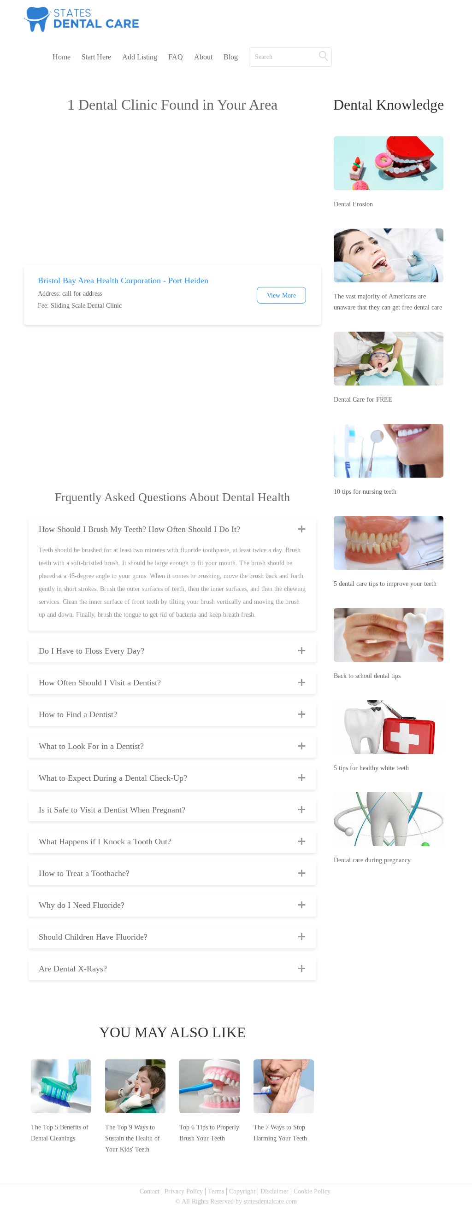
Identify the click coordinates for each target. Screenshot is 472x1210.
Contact (149, 1191)
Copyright (242, 1191)
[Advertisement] (172, 191)
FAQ (175, 57)
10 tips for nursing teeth (365, 491)
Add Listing (139, 57)
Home (62, 57)
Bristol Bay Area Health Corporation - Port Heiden (123, 280)
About (203, 57)
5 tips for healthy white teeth (371, 768)
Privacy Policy (184, 1191)
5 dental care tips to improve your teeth (385, 583)
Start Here (96, 57)
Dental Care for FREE (363, 399)
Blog (231, 57)
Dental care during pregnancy (372, 860)
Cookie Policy (312, 1191)
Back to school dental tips (367, 675)
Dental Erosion (353, 204)
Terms (216, 1191)
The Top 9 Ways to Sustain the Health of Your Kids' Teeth (132, 1138)
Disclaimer (274, 1191)
